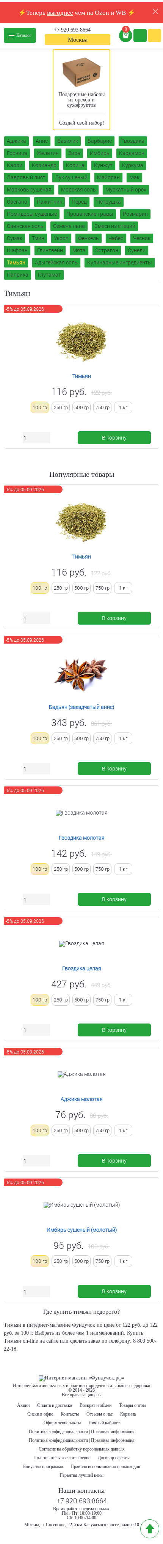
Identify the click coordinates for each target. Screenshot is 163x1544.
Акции (23, 1405)
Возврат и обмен (95, 1405)
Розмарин (135, 213)
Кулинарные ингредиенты (119, 262)
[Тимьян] (81, 341)
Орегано (17, 201)
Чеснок (141, 238)
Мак (134, 177)
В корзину (114, 437)
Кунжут (103, 165)
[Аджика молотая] (82, 1074)
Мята (79, 250)
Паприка (17, 274)
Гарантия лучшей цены (81, 1475)
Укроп (61, 238)
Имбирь (100, 153)
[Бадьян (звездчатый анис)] (81, 672)
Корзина (128, 1414)
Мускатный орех (125, 189)
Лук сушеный (71, 177)
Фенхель (88, 238)
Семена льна (69, 225)
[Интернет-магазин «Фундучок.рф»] (81, 1378)
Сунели (137, 250)
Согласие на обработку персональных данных (82, 1449)
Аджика (16, 140)
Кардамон (131, 153)
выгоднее (60, 12)
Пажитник (49, 201)
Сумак (14, 238)
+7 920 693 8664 (72, 30)
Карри (14, 165)
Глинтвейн (50, 250)
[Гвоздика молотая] (82, 813)
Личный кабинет (104, 1422)
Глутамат (49, 274)
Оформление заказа (62, 1422)
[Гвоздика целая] (81, 944)
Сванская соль (25, 225)
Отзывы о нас (99, 1414)
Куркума (132, 165)
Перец (79, 201)
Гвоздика (132, 140)
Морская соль (78, 189)
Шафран (17, 250)
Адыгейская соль (56, 262)
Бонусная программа (43, 1466)
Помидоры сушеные (32, 213)
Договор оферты (114, 1457)
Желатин (48, 153)
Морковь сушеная (29, 189)
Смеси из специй (114, 225)
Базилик (67, 140)
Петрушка (108, 201)
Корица (75, 165)
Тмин (38, 238)
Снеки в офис (40, 1414)
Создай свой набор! (81, 123)
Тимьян (16, 262)
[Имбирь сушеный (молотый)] (82, 1205)
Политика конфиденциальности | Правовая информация (82, 1431)
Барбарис (100, 140)
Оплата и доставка (54, 1405)
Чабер (116, 238)
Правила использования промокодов (105, 1466)
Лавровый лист (26, 177)
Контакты (70, 1414)
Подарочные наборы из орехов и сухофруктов (81, 100)
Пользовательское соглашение (61, 1457)
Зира (74, 153)
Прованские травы (89, 213)
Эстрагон (106, 250)
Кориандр (44, 165)
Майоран (108, 177)
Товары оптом (132, 1405)
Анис (42, 140)
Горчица (17, 153)
